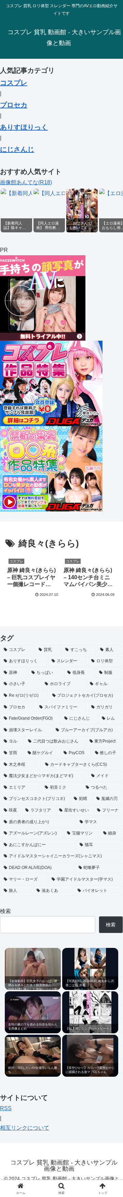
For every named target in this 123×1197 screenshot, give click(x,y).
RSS (6, 1108)
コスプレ (13, 82)
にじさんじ (17, 149)
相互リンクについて (24, 1128)
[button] (110, 952)
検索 (5, 911)
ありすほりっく (24, 127)
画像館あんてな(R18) (26, 182)
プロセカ (13, 105)
